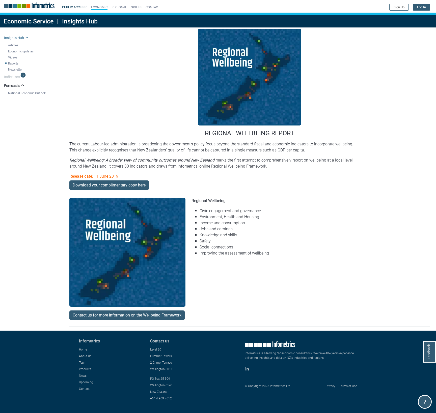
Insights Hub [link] (14, 38)
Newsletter (15, 69)
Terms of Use (348, 386)
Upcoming (86, 382)
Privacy (330, 386)
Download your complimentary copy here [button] (109, 185)
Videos (12, 57)
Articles (13, 45)
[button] (99, 7)
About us (85, 356)
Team (82, 362)
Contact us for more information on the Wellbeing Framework (127, 315)
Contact (84, 389)
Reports (13, 63)
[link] (421, 7)
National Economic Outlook (27, 93)
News (83, 375)
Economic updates (21, 51)
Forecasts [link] (12, 86)
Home (83, 349)
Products (85, 369)
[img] (23, 75)
